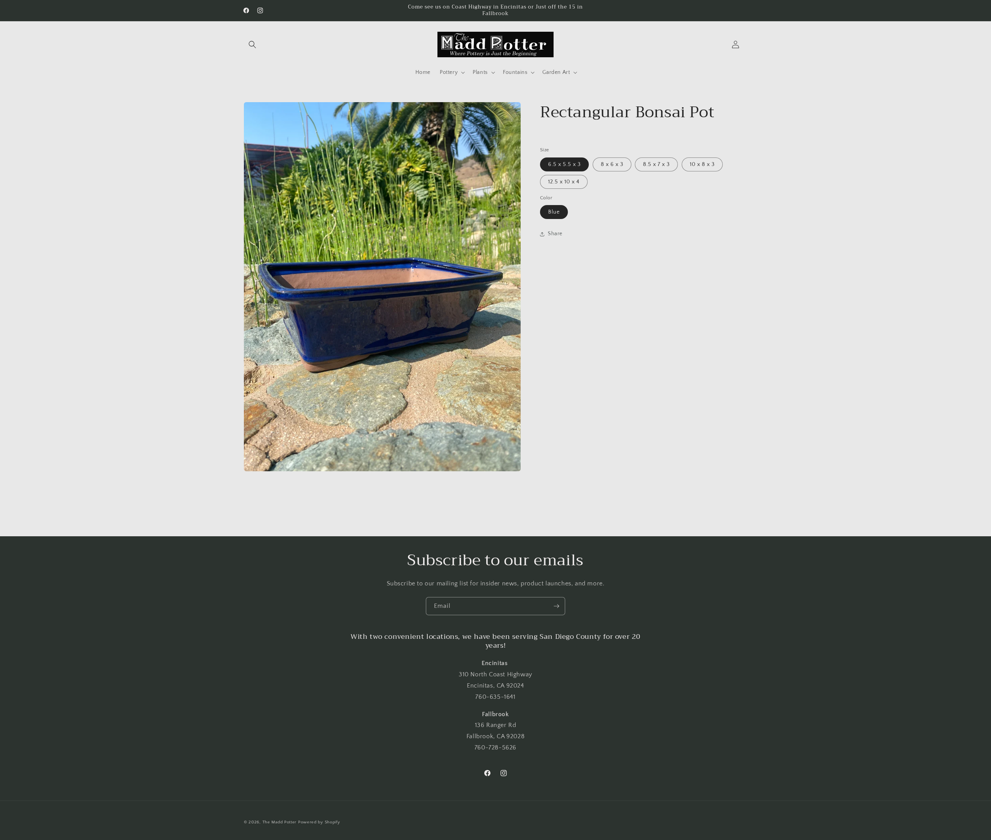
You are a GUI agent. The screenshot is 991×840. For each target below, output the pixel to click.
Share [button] (555, 234)
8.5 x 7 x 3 (656, 164)
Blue (554, 212)
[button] (252, 44)
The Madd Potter (279, 822)
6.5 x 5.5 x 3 (564, 164)
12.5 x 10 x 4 (564, 182)
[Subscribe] (556, 606)
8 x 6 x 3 (612, 164)
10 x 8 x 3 (702, 164)
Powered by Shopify (319, 822)
